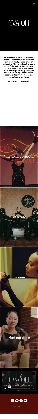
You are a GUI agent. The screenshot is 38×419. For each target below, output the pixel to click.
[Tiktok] (21, 400)
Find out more (19, 337)
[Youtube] (25, 400)
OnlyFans (19, 216)
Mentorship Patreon (19, 156)
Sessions (19, 277)
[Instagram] (12, 400)
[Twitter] (17, 400)
